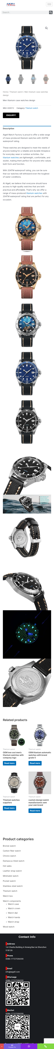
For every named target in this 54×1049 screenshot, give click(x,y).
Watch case (13, 904)
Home (5, 92)
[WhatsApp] (29, 1046)
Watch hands (14, 917)
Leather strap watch (12, 871)
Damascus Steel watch (13, 861)
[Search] (51, 12)
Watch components (12, 901)
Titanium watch (10, 891)
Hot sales (7, 866)
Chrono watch (9, 856)
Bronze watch (9, 846)
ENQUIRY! (11, 115)
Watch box (8, 896)
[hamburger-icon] (49, 4)
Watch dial (13, 913)
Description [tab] (8, 128)
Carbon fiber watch (12, 851)
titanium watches (11, 157)
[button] (46, 28)
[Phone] (45, 1046)
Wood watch (8, 927)
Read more (9, 763)
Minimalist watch (10, 876)
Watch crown (14, 908)
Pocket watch (9, 881)
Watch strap (13, 922)
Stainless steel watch (13, 886)
